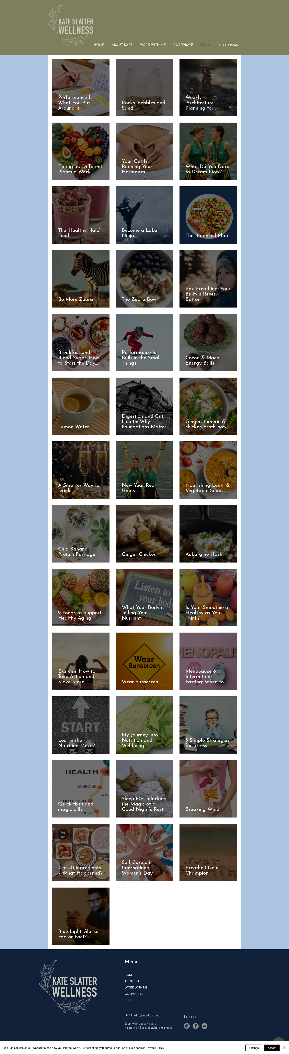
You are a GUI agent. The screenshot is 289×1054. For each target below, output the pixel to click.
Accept (272, 1048)
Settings (254, 1048)
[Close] (284, 1048)
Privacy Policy (155, 1048)
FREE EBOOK (228, 45)
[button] (155, 45)
